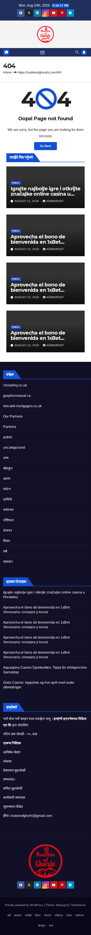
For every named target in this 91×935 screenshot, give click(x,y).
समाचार (8, 561)
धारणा (7, 478)
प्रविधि (7, 499)
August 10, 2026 (27, 249)
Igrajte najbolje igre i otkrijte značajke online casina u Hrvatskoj (45, 193)
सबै (5, 551)
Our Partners (13, 416)
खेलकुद (7, 468)
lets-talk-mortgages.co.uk (22, 406)
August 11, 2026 (27, 201)
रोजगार (7, 530)
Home (7, 72)
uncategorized (14, 447)
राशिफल (8, 520)
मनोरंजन (8, 510)
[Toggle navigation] (42, 52)
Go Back (45, 146)
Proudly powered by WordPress (24, 905)
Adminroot (55, 201)
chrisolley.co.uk (15, 385)
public (16, 183)
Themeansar (77, 905)
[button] (77, 52)
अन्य (6, 458)
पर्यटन (7, 489)
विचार (6, 541)
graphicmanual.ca (17, 395)
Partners (9, 427)
